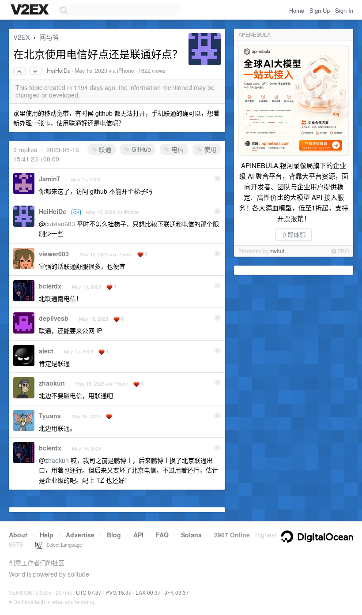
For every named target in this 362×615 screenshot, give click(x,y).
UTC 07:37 (89, 592)
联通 (104, 149)
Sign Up (319, 10)
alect (46, 350)
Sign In (344, 10)
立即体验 (293, 234)
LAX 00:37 (148, 592)
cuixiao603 (60, 223)
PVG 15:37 (119, 592)
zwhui (277, 251)
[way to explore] (31, 10)
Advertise (80, 534)
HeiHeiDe (59, 71)
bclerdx (50, 285)
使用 (209, 149)
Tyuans (50, 415)
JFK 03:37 (177, 592)
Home (296, 10)
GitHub (140, 149)
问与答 (49, 36)
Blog (114, 534)
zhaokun (52, 383)
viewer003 (54, 253)
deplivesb (53, 318)
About (18, 534)
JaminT (49, 178)
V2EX (21, 36)
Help (46, 534)
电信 (177, 149)
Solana (191, 534)
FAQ (162, 534)
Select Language (62, 544)
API (138, 534)
